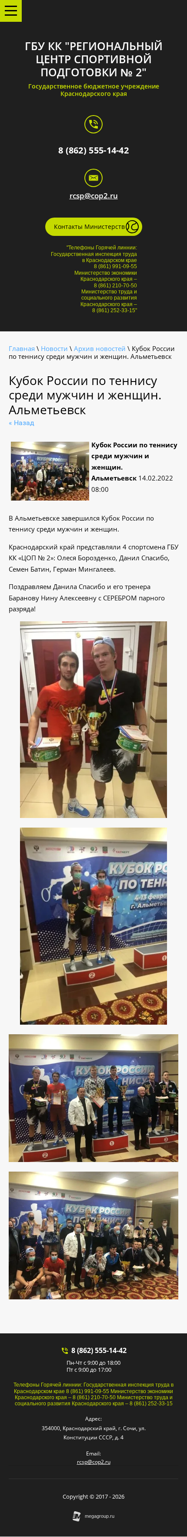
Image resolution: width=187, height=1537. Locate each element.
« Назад (21, 423)
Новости (54, 348)
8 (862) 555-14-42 (93, 150)
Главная (22, 348)
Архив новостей (100, 348)
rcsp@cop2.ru (94, 196)
